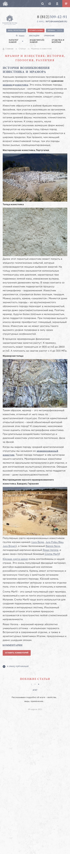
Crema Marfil (52, 554)
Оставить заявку (36, 30)
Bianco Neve (53, 546)
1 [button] (31, 684)
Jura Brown (9, 546)
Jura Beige (38, 542)
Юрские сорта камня (15, 559)
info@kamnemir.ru (56, 21)
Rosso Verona (50, 550)
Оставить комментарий (16, 653)
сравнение (49, 36)
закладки (34, 36)
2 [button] (35, 684)
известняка (21, 85)
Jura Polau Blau (54, 542)
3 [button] (38, 684)
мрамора (8, 85)
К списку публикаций (18, 666)
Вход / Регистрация (16, 30)
